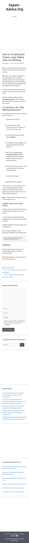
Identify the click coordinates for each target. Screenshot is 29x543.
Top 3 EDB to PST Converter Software (13, 488)
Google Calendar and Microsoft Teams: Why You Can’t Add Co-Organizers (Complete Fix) (13, 412)
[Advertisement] (14, 34)
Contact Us (21, 534)
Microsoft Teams (9, 267)
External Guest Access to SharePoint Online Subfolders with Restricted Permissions (13, 395)
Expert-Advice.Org (14, 7)
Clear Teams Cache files (11, 239)
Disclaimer (15, 534)
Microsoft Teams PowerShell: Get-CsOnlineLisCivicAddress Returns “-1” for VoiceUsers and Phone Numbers (14, 401)
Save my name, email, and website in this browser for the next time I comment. (14, 323)
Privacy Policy (8, 534)
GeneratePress (14, 540)
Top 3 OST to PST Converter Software (13, 492)
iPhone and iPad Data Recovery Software (14, 484)
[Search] (22, 345)
